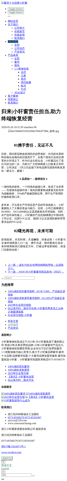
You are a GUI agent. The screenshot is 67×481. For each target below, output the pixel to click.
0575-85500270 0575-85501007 (24, 417)
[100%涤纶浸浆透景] (38, 393)
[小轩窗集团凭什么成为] (15, 400)
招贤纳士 (13, 99)
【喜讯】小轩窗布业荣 (21, 376)
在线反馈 (19, 34)
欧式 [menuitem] (23, 85)
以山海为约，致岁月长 (21, 380)
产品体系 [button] (13, 55)
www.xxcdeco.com (11, 452)
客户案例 (13, 96)
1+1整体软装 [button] (21, 68)
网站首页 (13, 21)
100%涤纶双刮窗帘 (18, 366)
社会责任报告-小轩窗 (20, 315)
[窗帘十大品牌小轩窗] (33, 3)
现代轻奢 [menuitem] (26, 82)
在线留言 (19, 31)
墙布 (17, 65)
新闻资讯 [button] (13, 41)
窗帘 (17, 62)
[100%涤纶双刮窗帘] (13, 393)
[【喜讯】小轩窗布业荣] (39, 397)
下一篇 (36, 271)
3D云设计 (19, 92)
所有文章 (13, 321)
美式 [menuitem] (23, 79)
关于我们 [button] (13, 24)
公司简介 (19, 28)
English (5, 468)
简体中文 (7, 458)
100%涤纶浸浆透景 (18, 369)
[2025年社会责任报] (13, 397)
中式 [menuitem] (23, 89)
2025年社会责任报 (18, 373)
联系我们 (19, 38)
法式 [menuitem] (23, 72)
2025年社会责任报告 (19, 305)
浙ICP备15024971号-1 (13, 446)
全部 (17, 45)
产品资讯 (19, 51)
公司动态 (19, 48)
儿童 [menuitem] (23, 75)
